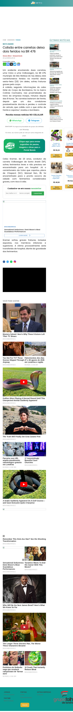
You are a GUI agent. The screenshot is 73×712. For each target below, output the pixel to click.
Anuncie (24, 705)
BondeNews (11, 40)
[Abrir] (1, 3)
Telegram (35, 121)
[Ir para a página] (36, 3)
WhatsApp (16, 121)
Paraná (18, 40)
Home (4, 40)
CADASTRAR (38, 193)
